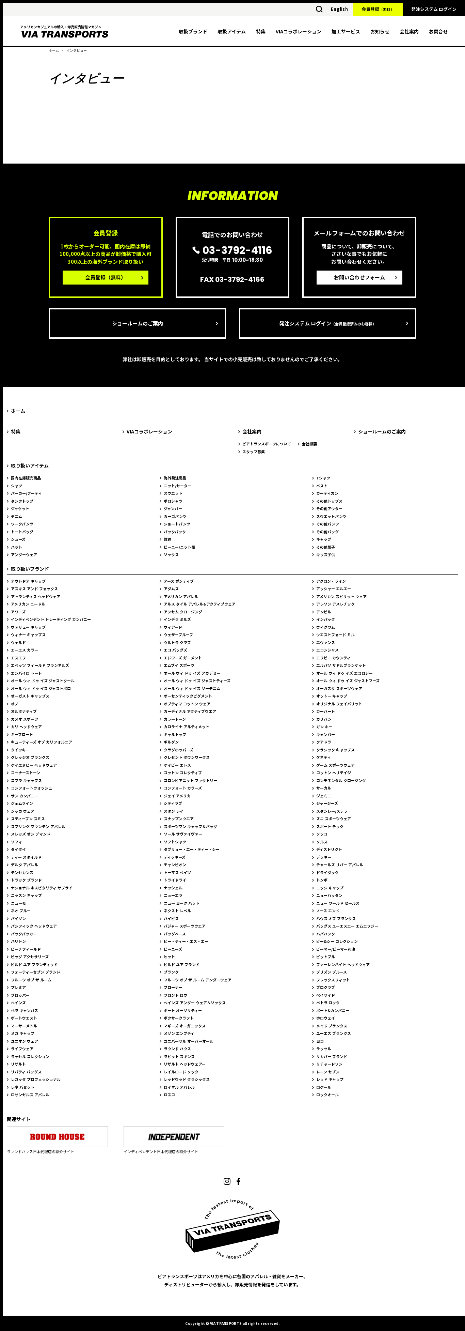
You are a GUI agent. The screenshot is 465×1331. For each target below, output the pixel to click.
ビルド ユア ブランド (181, 964)
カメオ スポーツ (24, 719)
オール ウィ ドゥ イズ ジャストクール (43, 680)
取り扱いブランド (30, 568)
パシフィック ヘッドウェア (34, 926)
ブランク (171, 972)
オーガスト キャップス (30, 696)
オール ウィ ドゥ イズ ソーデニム (192, 688)
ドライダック (327, 872)
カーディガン (327, 493)
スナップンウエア (179, 818)
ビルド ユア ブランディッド (34, 964)
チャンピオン (175, 864)
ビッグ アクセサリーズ (30, 956)
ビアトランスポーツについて (266, 443)
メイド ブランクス (331, 1025)
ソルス (321, 841)
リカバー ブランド (331, 1056)
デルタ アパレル (24, 864)
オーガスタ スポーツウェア (339, 688)
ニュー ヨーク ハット (181, 903)
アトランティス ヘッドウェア (35, 596)
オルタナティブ (24, 711)
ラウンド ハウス (177, 1048)
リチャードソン (329, 1064)
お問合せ (438, 31)
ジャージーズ (327, 803)
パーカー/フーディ (26, 493)
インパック (325, 619)
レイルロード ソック (181, 1071)
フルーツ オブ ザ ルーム (31, 979)
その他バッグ (327, 531)
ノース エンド (327, 910)
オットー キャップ (331, 696)
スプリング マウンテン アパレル (38, 826)
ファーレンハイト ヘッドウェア (343, 964)
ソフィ (16, 841)
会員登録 (378, 9)
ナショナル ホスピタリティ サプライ (42, 887)
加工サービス (346, 31)
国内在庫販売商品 (26, 477)
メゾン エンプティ (179, 1033)
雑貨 (167, 539)
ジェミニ (323, 795)
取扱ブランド (193, 31)
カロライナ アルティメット (186, 726)
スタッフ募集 (253, 451)
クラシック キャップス (335, 749)
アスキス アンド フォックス (34, 588)
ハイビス (171, 918)
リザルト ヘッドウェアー (185, 1064)
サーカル (323, 788)
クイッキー (20, 749)
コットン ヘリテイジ (333, 772)
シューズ (18, 539)
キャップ (323, 539)
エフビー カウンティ (333, 657)
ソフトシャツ (175, 841)
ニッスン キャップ (26, 895)
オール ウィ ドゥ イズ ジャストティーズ (197, 680)
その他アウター (329, 508)
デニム (16, 516)
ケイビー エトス (177, 765)
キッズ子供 (325, 554)
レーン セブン (327, 1071)
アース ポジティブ (179, 581)
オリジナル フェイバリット (339, 703)
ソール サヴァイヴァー (183, 834)
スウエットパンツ (331, 516)
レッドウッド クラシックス (187, 1079)
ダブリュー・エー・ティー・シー (192, 849)
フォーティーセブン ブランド (35, 972)
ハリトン (18, 941)
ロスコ (169, 1094)
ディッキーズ (175, 857)
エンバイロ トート (26, 673)
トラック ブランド (26, 880)
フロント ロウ (175, 995)
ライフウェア (22, 1048)
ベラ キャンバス (24, 1010)
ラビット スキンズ (179, 1056)
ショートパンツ (177, 523)
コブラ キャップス (26, 780)
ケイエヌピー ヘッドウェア (34, 765)
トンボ (321, 880)
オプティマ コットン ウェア (187, 703)
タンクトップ (22, 501)
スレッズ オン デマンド (30, 834)
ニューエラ (173, 895)
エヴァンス (325, 642)
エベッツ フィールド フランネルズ (40, 665)
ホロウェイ (325, 1018)
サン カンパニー (24, 795)
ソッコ (321, 834)
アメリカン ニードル (28, 604)
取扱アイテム (232, 31)
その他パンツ (327, 523)
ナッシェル (173, 887)
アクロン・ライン (331, 581)
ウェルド (18, 642)
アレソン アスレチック (335, 604)
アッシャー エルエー (333, 588)
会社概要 (309, 443)
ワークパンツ (22, 523)
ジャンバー (173, 508)
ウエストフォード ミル (335, 634)
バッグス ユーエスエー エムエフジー (347, 926)
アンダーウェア (24, 554)
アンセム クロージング (183, 611)
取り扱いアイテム (30, 465)
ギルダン (171, 742)
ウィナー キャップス (28, 634)
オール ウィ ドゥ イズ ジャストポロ (41, 688)
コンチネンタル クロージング (341, 780)
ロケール (323, 1087)
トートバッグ (22, 531)
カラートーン (175, 719)
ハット (16, 547)
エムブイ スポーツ (179, 665)
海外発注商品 (175, 477)
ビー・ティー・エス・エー (186, 941)
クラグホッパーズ (178, 749)
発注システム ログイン (433, 9)
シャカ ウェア (22, 811)
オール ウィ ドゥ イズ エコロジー (344, 673)
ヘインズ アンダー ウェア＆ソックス (195, 1002)
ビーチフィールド (26, 949)
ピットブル (325, 956)
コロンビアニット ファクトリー (190, 780)
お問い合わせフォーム (359, 277)
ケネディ (323, 757)
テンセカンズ (22, 872)
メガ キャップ (22, 1033)
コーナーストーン (25, 772)
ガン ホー (324, 726)
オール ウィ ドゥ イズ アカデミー (192, 673)
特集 (261, 31)
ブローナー (173, 987)
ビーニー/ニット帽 (179, 547)
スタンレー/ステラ (332, 811)
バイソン (18, 918)
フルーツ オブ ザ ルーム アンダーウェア (197, 979)
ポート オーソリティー (183, 1010)
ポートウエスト (24, 1018)
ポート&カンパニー (332, 1010)
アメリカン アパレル (181, 596)
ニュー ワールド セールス (337, 903)
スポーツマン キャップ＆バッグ (190, 826)
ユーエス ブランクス (333, 1033)
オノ (14, 703)
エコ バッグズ (175, 650)
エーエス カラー (24, 650)
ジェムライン (22, 803)
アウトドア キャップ (28, 581)
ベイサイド (325, 995)
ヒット (169, 956)
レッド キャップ (329, 1079)
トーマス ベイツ (177, 872)
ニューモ (18, 903)
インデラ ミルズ (177, 619)
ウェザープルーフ (178, 634)
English (339, 9)
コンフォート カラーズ (183, 788)
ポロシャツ (173, 501)
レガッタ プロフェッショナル (36, 1079)
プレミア (18, 987)
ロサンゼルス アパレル (30, 1094)
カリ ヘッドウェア (26, 726)
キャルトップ (175, 734)
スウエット (173, 493)
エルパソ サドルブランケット (341, 665)
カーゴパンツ (175, 516)
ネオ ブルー (21, 910)
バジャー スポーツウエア (185, 926)
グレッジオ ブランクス (30, 757)
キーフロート (22, 734)
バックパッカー (24, 933)
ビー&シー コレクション (337, 941)
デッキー (323, 857)
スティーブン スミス (28, 818)
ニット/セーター (177, 485)
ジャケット (20, 508)
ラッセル (323, 1048)
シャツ (16, 485)
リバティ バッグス (26, 1071)
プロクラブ (325, 987)
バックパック (175, 531)
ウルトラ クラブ (177, 642)
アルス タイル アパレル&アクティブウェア (200, 604)
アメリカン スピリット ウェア (341, 596)
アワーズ (18, 611)
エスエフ (18, 657)
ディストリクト (329, 849)
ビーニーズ (173, 949)
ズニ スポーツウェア (333, 818)
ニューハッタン (329, 895)
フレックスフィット (333, 979)
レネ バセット (22, 1087)
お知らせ (379, 31)
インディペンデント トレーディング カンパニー (51, 619)
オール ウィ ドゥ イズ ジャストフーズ (348, 680)
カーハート (325, 711)
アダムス (171, 588)
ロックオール (327, 1094)
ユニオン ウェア (24, 1041)
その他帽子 (325, 547)
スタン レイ (173, 811)
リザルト (18, 1064)
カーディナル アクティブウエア (190, 711)
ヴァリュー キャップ (28, 627)
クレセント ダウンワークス (187, 757)
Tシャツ (323, 477)
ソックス (171, 554)
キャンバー (325, 734)
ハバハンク (325, 933)
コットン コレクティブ (183, 772)
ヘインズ (18, 1002)
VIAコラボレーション (298, 31)
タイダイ (18, 849)
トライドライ (175, 880)
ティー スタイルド (26, 857)
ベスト (321, 485)
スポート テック (329, 826)
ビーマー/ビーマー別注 (335, 949)
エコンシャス (327, 650)
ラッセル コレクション (30, 1056)
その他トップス (329, 501)
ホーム (54, 50)
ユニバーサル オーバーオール (188, 1041)
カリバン (324, 719)
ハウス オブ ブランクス (336, 918)
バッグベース (175, 933)
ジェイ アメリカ (177, 795)
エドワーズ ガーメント (183, 657)
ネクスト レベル (177, 910)
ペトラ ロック (328, 1002)
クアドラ (323, 742)
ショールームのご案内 (137, 323)
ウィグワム (325, 627)
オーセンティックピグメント (188, 696)
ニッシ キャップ (329, 887)
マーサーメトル (24, 1025)
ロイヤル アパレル (179, 1087)
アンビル (323, 611)
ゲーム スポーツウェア (335, 765)
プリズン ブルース (331, 972)
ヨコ (320, 1041)
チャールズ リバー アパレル (339, 864)
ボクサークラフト (179, 1018)
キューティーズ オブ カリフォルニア (41, 742)
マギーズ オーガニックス (185, 1025)
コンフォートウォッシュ (31, 788)
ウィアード (173, 627)
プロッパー (20, 995)
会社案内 (409, 31)
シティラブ (173, 803)
